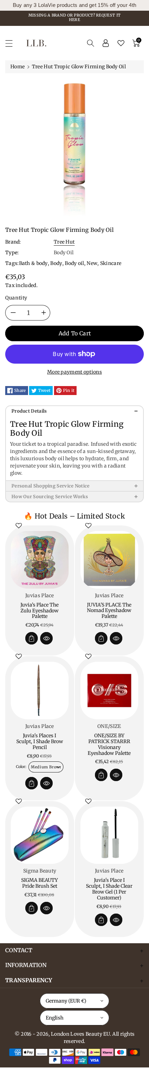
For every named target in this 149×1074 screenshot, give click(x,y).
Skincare (110, 263)
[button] (12, 43)
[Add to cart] (31, 638)
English (54, 1018)
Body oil (74, 263)
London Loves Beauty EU (80, 1034)
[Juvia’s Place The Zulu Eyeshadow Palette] (40, 560)
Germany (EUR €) (66, 1001)
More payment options (74, 372)
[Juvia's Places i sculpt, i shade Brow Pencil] (40, 690)
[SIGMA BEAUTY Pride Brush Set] (40, 835)
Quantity (16, 298)
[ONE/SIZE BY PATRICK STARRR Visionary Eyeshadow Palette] (109, 690)
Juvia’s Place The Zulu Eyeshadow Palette (39, 611)
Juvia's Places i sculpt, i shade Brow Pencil (39, 741)
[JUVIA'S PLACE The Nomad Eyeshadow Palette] (109, 560)
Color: (21, 766)
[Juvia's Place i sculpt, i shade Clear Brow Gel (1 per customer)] (109, 835)
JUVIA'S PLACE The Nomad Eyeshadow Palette (109, 611)
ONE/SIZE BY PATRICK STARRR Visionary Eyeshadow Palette (109, 744)
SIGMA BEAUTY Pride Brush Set (39, 883)
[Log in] (105, 43)
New (92, 263)
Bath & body (33, 263)
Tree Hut (64, 242)
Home (17, 66)
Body (56, 263)
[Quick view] (46, 638)
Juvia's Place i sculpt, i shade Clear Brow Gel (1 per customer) (109, 888)
